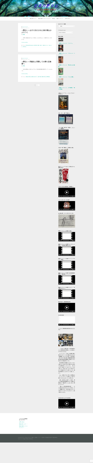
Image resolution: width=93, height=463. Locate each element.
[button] (67, 192)
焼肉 (43, 45)
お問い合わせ (67, 18)
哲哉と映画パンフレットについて (44, 18)
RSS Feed (31, 438)
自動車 (43, 76)
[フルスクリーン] (73, 196)
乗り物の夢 (28, 45)
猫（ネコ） (46, 45)
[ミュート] (72, 196)
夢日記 (53, 18)
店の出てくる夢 (36, 76)
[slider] (66, 209)
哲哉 (24, 34)
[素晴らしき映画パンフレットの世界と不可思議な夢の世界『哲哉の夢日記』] (46, 8)
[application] (66, 192)
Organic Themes (26, 438)
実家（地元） (40, 45)
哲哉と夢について (33, 18)
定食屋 (32, 76)
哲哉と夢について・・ (23, 424)
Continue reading (24, 42)
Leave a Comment (25, 26)
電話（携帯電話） (47, 76)
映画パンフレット (60, 18)
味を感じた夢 (32, 45)
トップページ (25, 18)
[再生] (59, 196)
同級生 (27, 76)
